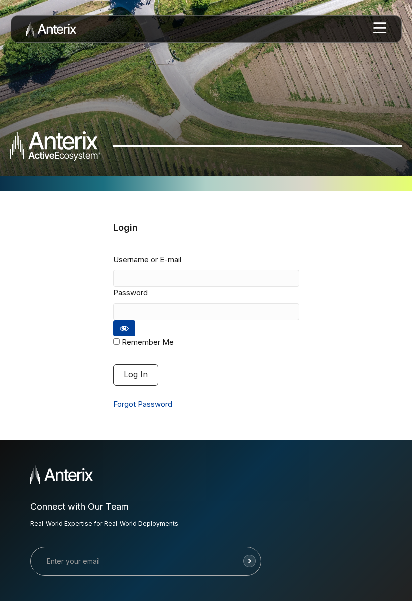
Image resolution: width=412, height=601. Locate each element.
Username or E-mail (147, 259)
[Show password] (124, 328)
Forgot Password (142, 404)
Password (130, 292)
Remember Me (147, 342)
